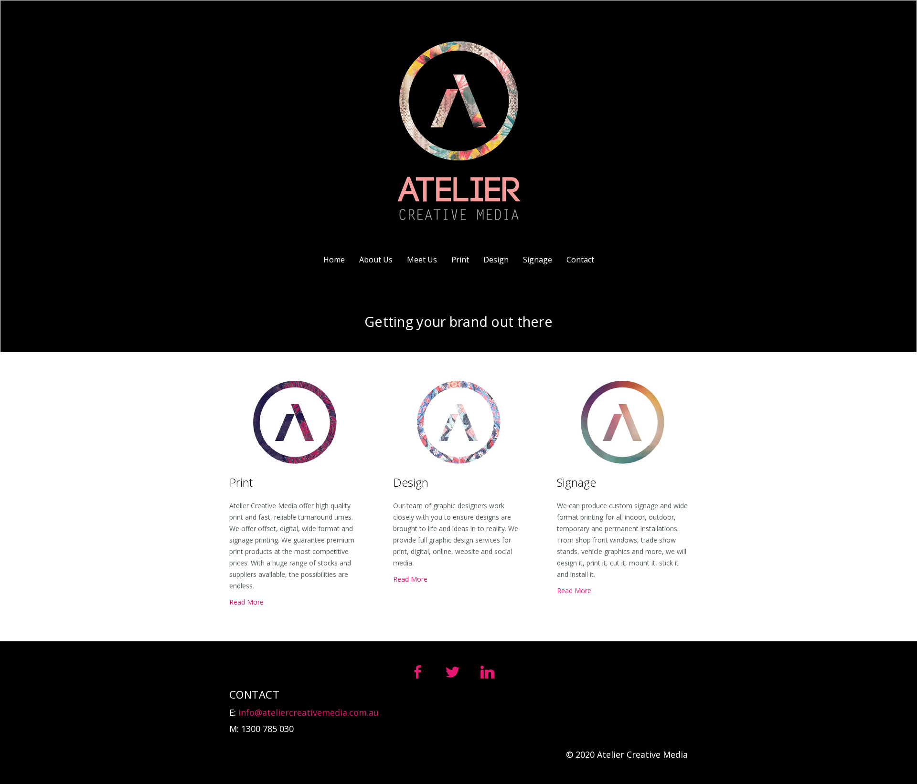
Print (460, 259)
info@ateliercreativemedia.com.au (308, 712)
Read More (246, 601)
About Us (376, 259)
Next (877, 324)
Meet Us (422, 259)
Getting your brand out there (458, 321)
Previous (39, 324)
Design (496, 259)
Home (334, 259)
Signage (537, 259)
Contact (580, 259)
